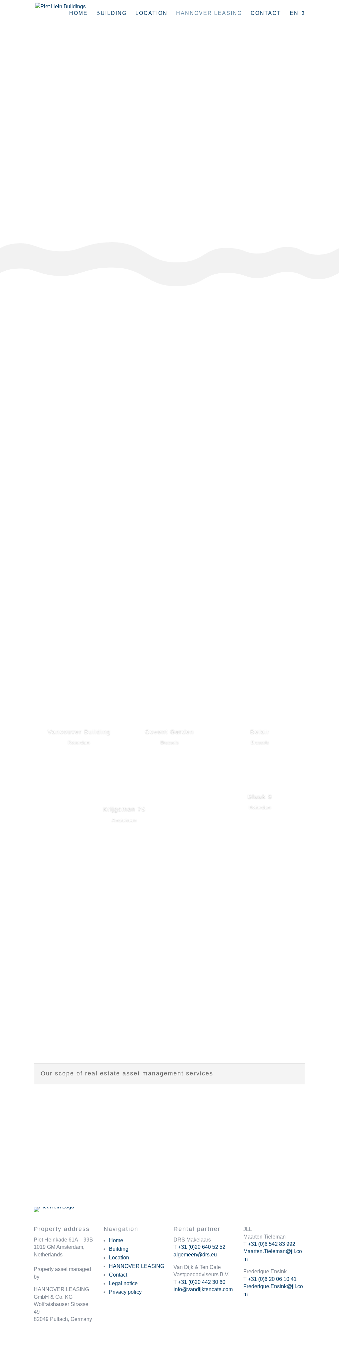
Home (78, 13)
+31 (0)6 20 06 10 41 (272, 1279)
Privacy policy (125, 1292)
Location (151, 13)
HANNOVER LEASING (136, 1266)
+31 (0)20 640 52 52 (201, 1247)
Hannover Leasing (209, 13)
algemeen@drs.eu (195, 1254)
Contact (266, 13)
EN (294, 13)
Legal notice (123, 1283)
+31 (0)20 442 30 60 (201, 1282)
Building (111, 13)
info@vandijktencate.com (203, 1289)
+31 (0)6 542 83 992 (271, 1244)
